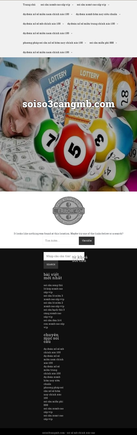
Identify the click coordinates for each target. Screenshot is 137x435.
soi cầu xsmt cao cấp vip (91, 4)
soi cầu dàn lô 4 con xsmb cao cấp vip (54, 324)
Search (51, 264)
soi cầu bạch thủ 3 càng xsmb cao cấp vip (54, 313)
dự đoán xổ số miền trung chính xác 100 (91, 23)
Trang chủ (29, 4)
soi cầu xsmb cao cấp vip (55, 4)
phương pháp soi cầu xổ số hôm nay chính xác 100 (53, 42)
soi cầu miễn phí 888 (102, 42)
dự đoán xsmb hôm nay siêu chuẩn (96, 14)
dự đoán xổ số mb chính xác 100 (41, 23)
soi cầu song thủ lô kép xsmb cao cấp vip (53, 289)
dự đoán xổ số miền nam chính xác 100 (46, 14)
